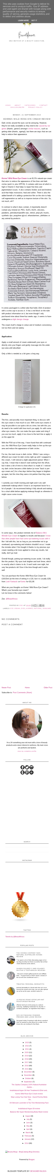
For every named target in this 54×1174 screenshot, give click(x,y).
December (28, 1072)
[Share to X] (38, 605)
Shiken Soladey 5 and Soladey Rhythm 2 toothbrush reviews (30, 969)
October (28, 1078)
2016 (27, 1066)
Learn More (23, 20)
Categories (30, 105)
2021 (27, 1049)
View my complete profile (27, 751)
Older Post (48, 688)
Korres (4, 178)
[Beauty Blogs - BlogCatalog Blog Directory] (22, 1152)
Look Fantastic (12, 582)
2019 (27, 1056)
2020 (27, 1052)
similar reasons (34, 129)
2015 (27, 1069)
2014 (27, 1143)
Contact (43, 105)
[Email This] (32, 605)
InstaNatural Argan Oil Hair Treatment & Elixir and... (29, 1090)
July (27, 1119)
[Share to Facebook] (40, 605)
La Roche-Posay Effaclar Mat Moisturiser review (30, 1000)
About (18, 105)
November (28, 1075)
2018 (27, 1059)
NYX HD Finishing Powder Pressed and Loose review (29, 1016)
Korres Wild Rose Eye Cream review (29, 1094)
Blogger (31, 1160)
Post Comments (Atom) (22, 692)
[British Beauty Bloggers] (20, 921)
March (28, 1133)
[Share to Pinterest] (43, 605)
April (28, 1129)
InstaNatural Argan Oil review (29, 1109)
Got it (34, 20)
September (28, 1082)
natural (38, 608)
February (28, 1136)
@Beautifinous (12, 599)
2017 (27, 1062)
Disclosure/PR (17, 107)
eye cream (15, 608)
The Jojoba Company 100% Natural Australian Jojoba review (29, 954)
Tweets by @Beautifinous (14, 937)
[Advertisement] (27, 76)
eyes (23, 608)
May (28, 1126)
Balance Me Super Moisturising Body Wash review (29, 1112)
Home (8, 105)
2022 (27, 1046)
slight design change (20, 319)
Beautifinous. (27, 35)
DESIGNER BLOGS (38, 1171)
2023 (27, 1042)
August (28, 1116)
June (28, 1123)
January (28, 1139)
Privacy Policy (35, 107)
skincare (47, 608)
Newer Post (6, 688)
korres (29, 608)
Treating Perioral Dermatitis (30, 984)
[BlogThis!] (35, 605)
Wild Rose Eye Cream (17, 178)
